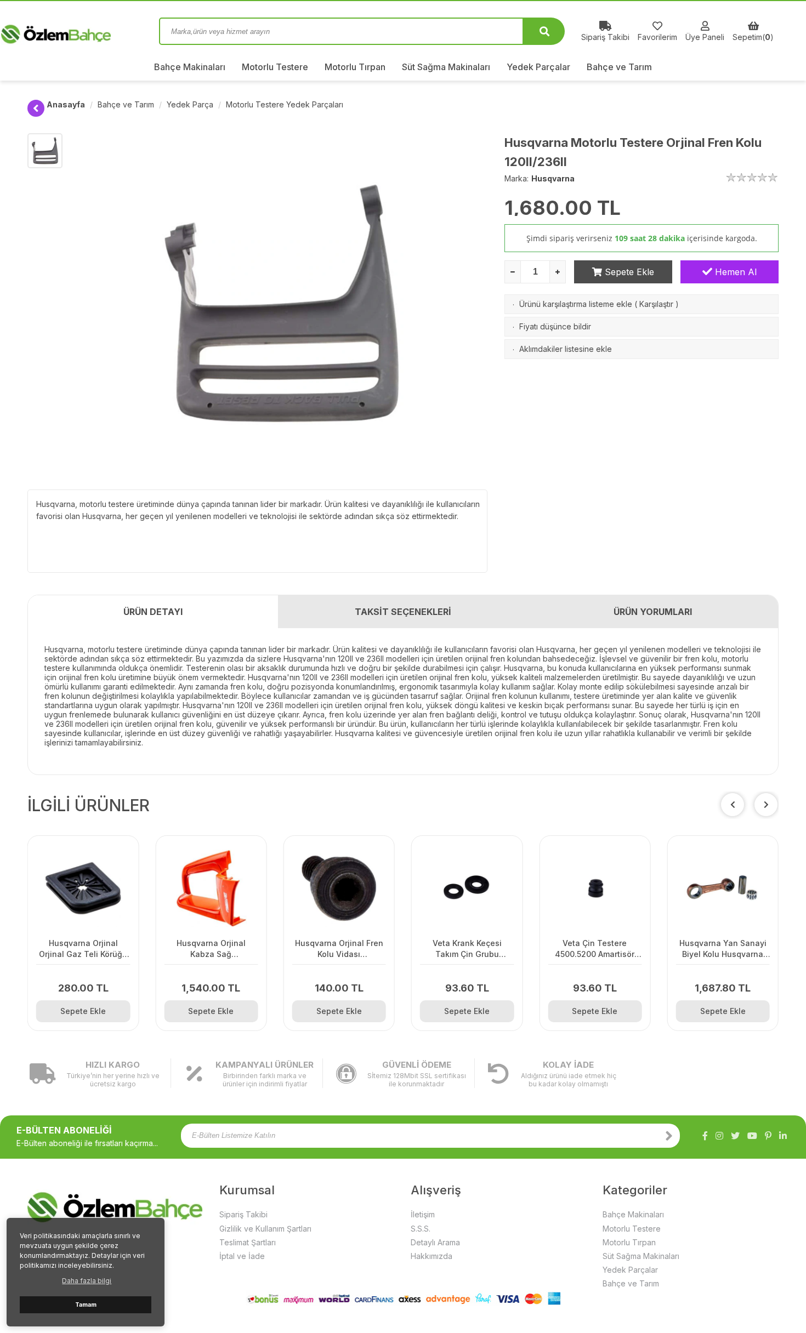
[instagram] (719, 1136)
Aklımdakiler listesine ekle (565, 349)
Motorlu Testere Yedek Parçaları (284, 104)
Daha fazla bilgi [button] (86, 1281)
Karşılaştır (656, 304)
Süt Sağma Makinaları (446, 66)
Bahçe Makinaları (189, 66)
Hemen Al (734, 271)
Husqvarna (553, 178)
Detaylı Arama (435, 1242)
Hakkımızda (431, 1256)
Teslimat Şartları (247, 1242)
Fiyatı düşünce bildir (555, 326)
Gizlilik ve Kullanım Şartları (265, 1228)
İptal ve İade (242, 1256)
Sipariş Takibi (243, 1214)
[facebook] (705, 1136)
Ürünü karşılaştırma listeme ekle (575, 304)
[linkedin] (783, 1136)
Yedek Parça (190, 104)
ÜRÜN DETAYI (153, 611)
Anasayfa (66, 104)
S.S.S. (420, 1228)
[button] (765, 804)
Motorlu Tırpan (355, 66)
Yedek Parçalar (538, 66)
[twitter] (735, 1136)
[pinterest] (768, 1136)
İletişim (423, 1214)
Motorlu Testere (275, 66)
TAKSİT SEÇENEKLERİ (403, 611)
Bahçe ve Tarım (619, 66)
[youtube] (752, 1136)
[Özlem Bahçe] (85, 31)
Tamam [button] (86, 1304)
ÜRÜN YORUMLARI (653, 611)
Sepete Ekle (628, 271)
